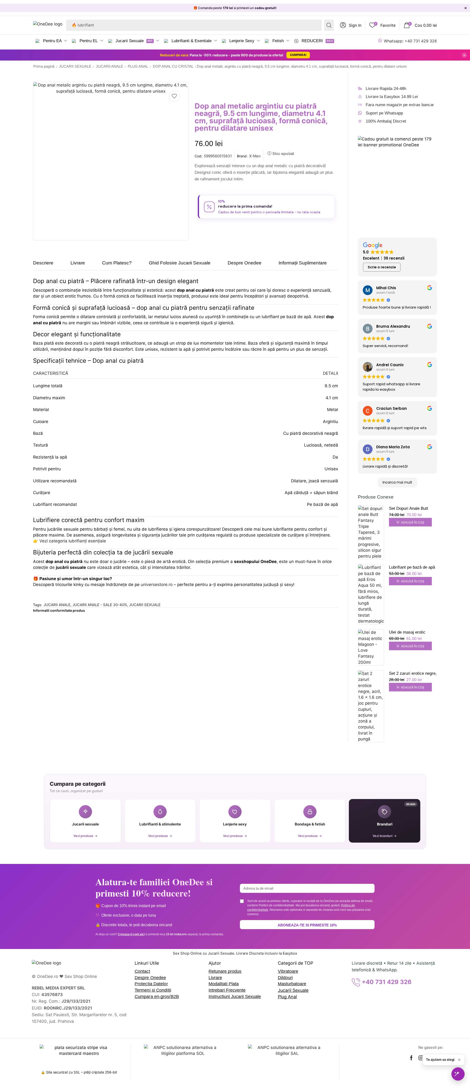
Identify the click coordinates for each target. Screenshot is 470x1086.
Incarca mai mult (397, 482)
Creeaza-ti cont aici (131, 934)
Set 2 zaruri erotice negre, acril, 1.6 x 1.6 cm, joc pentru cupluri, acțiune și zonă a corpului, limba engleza (413, 674)
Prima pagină (43, 66)
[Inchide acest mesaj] (459, 1060)
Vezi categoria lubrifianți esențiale (72, 540)
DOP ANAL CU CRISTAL (173, 66)
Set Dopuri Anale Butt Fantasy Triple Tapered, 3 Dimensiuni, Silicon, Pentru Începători (412, 509)
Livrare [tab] (77, 262)
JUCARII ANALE (109, 66)
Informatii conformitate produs (59, 610)
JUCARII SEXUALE (75, 66)
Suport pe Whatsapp (384, 113)
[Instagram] (421, 1057)
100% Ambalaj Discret (386, 121)
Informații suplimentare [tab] (303, 262)
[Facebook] (411, 1057)
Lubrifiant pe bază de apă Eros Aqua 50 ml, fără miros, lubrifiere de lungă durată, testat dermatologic (412, 568)
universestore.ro (157, 584)
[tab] (47, 265)
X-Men (255, 156)
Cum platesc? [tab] (117, 262)
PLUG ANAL (138, 66)
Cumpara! (298, 55)
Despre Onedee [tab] (244, 262)
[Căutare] (329, 25)
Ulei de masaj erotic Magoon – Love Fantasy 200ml (411, 633)
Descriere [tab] (43, 262)
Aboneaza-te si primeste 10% (307, 925)
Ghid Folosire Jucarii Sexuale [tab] (180, 262)
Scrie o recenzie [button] (382, 267)
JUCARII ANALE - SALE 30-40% (99, 604)
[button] (350, 25)
